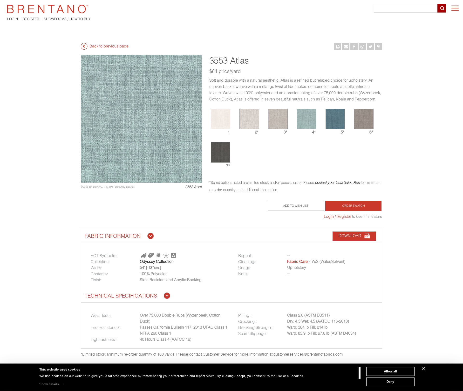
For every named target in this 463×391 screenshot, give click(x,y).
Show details (49, 384)
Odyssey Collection (157, 261)
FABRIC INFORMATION (113, 235)
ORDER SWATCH (353, 205)
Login (12, 19)
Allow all (390, 371)
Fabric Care (297, 261)
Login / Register (337, 216)
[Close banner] (423, 369)
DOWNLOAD (351, 235)
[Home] (231, 9)
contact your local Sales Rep (337, 182)
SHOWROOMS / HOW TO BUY (67, 19)
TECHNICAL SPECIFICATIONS (121, 295)
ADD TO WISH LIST (295, 205)
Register (31, 19)
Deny (390, 381)
